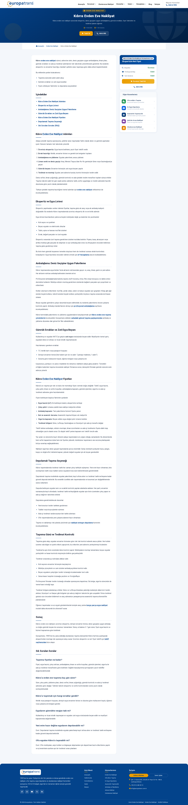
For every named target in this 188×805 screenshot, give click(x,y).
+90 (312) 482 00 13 (137, 785)
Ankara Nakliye (109, 790)
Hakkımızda (88, 778)
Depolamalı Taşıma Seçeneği (50, 121)
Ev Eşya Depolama (111, 781)
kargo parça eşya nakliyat (97, 605)
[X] (37, 792)
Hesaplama (140, 4)
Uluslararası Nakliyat (106, 4)
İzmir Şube (158, 775)
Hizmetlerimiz (88, 781)
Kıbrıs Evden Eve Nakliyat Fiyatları (51, 117)
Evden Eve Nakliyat (52, 46)
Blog (150, 4)
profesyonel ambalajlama (84, 306)
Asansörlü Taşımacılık (112, 784)
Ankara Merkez (138, 775)
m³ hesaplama (83, 255)
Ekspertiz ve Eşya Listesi (48, 105)
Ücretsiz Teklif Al (139, 81)
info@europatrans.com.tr (139, 788)
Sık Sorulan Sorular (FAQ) (48, 126)
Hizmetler (119, 4)
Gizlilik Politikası (163, 802)
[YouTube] (32, 792)
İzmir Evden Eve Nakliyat (136, 802)
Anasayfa (81, 4)
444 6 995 (102, 33)
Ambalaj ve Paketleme (112, 787)
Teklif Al (87, 33)
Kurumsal (90, 4)
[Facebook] (22, 792)
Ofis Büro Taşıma (110, 778)
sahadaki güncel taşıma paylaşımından (86, 318)
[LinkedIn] (42, 792)
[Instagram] (27, 792)
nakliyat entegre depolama (82, 523)
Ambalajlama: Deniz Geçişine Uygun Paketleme (57, 109)
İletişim (157, 4)
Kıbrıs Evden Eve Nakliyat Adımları (52, 101)
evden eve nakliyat (48, 61)
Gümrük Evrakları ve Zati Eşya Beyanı (53, 113)
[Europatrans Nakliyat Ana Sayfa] (20, 4)
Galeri (130, 4)
